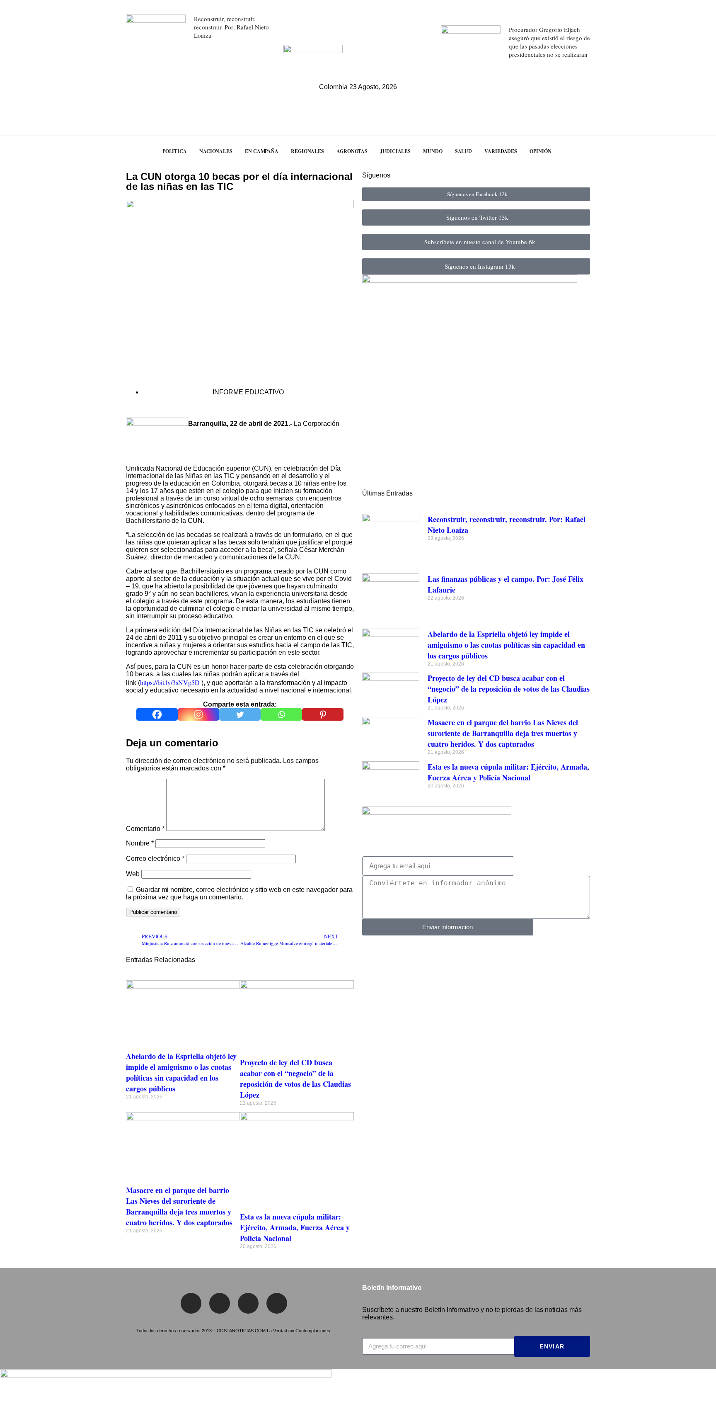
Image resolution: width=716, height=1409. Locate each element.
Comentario (145, 828)
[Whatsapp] (281, 714)
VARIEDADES (500, 151)
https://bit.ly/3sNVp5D (170, 682)
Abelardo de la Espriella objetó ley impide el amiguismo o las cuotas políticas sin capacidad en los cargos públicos (181, 1072)
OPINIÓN (540, 151)
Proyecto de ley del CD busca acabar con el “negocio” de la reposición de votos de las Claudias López (295, 1078)
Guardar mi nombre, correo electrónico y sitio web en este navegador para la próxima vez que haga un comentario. (239, 893)
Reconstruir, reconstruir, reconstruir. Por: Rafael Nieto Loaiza (231, 27)
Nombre (140, 843)
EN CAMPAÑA (261, 151)
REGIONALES (307, 151)
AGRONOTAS (352, 151)
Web (133, 873)
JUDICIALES (395, 151)
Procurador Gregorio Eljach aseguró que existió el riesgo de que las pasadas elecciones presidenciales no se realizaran (549, 41)
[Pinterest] (322, 714)
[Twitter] (240, 714)
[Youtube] (276, 1303)
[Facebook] (157, 714)
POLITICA (174, 151)
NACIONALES (215, 151)
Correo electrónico (155, 858)
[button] (694, 151)
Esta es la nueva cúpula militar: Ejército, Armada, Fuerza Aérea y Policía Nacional (295, 1227)
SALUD (463, 151)
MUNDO (433, 151)
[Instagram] (198, 714)
